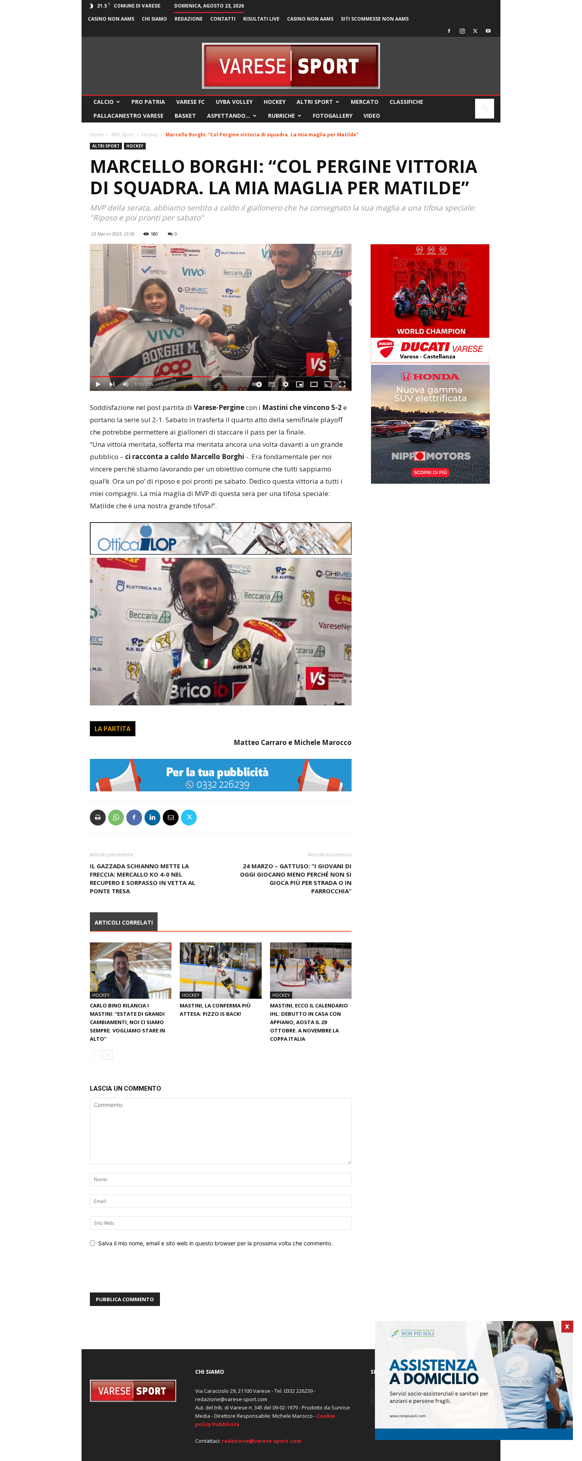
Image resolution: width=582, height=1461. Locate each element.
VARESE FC (190, 101)
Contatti (223, 18)
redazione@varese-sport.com (261, 1440)
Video (371, 115)
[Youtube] (488, 31)
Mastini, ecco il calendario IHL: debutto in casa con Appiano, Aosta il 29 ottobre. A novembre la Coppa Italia (309, 1022)
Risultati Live (261, 18)
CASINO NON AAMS (111, 18)
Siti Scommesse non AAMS (375, 18)
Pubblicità (226, 1424)
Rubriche (281, 115)
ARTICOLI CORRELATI (124, 922)
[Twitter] (475, 31)
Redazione (189, 18)
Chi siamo (154, 18)
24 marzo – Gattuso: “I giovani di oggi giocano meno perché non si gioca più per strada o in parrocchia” (296, 878)
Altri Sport (315, 101)
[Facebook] (449, 31)
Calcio (103, 101)
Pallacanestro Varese (128, 115)
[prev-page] (95, 1055)
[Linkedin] (152, 817)
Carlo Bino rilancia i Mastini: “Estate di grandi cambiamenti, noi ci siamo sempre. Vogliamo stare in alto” (127, 1022)
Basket (185, 115)
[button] (484, 109)
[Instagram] (462, 31)
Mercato (364, 101)
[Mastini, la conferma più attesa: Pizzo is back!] (220, 970)
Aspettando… (228, 115)
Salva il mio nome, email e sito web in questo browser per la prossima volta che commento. (215, 1243)
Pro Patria (148, 101)
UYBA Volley (234, 101)
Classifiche (406, 101)
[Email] (171, 817)
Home (97, 134)
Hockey (274, 101)
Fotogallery (332, 115)
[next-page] (107, 1055)
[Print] (98, 817)
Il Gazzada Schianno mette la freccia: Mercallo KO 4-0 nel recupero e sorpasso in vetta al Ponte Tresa (142, 878)
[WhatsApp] (116, 817)
